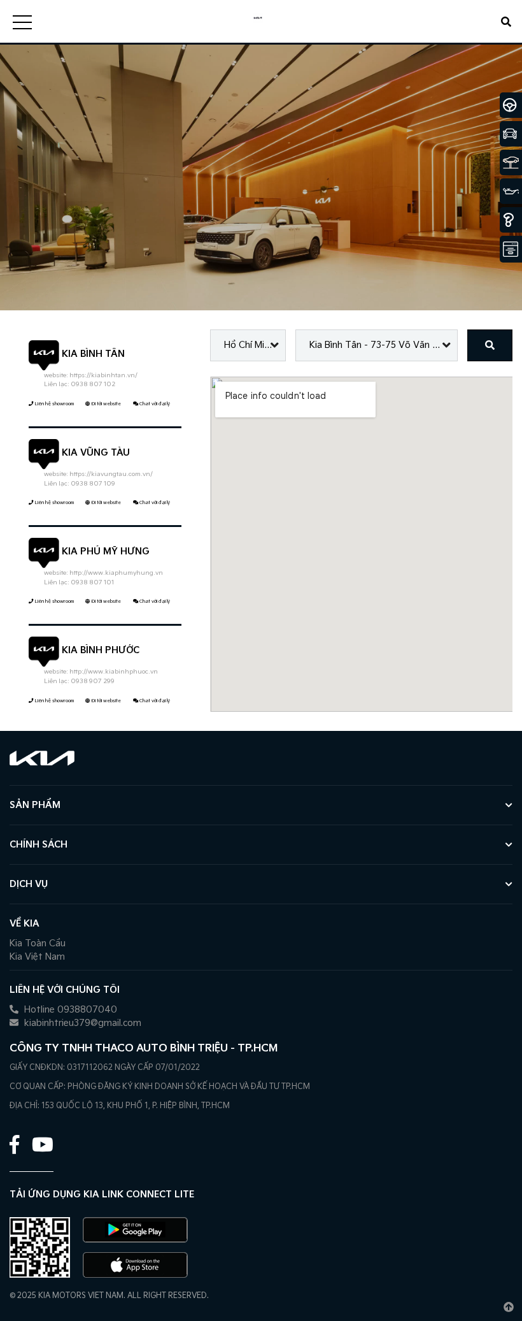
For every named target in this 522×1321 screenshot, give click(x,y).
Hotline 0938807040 (69, 1009)
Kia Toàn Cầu (38, 943)
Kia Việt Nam (37, 956)
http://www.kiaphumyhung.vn (116, 573)
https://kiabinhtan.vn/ (103, 375)
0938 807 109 (93, 483)
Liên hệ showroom (53, 404)
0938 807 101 (92, 582)
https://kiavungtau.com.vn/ (111, 474)
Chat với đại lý (154, 404)
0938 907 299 (93, 681)
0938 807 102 (93, 384)
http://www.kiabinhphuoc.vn (113, 671)
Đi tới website (105, 404)
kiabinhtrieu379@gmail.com (81, 1023)
